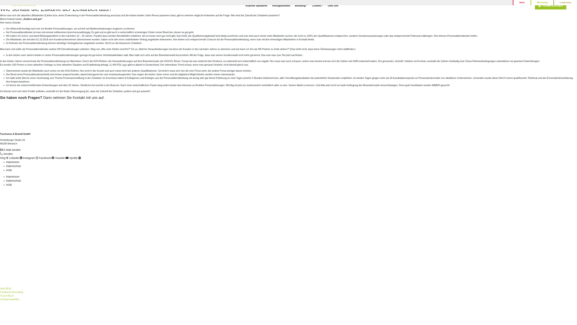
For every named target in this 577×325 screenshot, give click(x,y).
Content (316, 5)
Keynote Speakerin (256, 5)
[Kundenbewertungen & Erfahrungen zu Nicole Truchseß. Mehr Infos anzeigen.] (7, 108)
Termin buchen (552, 6)
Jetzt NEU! (5, 288)
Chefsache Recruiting (11, 292)
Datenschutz (13, 166)
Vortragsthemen (281, 5)
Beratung (300, 5)
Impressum (12, 162)
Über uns (333, 5)
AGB (9, 170)
